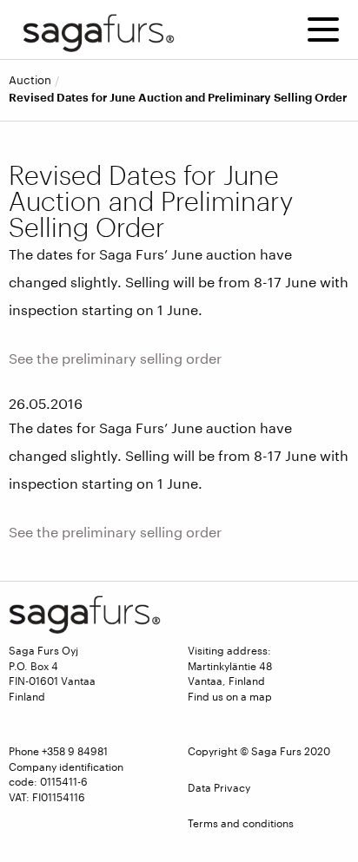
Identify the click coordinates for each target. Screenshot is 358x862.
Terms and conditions (241, 823)
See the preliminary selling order (115, 358)
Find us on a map (230, 696)
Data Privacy (219, 787)
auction (30, 80)
